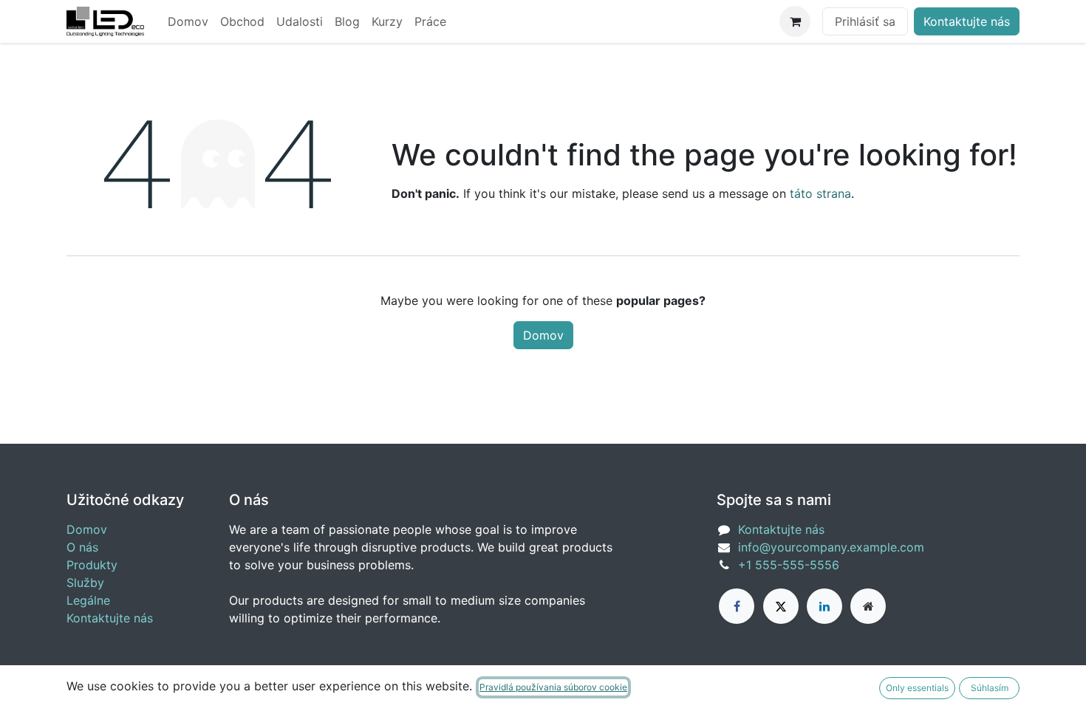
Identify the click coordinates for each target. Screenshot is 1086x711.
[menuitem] (188, 21)
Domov (543, 335)
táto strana (820, 193)
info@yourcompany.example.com (831, 547)
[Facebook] (736, 606)
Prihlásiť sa (865, 21)
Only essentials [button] (917, 687)
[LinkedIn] (824, 606)
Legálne (88, 600)
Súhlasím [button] (989, 687)
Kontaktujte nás (966, 21)
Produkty (91, 564)
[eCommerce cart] (794, 21)
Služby (85, 582)
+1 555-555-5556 (788, 564)
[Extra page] (868, 606)
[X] (781, 606)
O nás (82, 547)
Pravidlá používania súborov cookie (553, 687)
